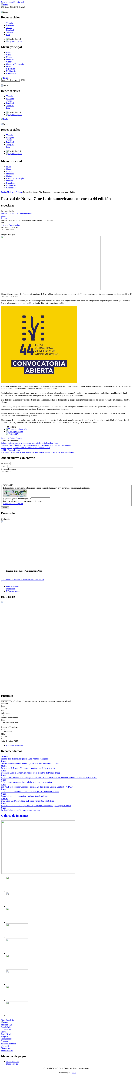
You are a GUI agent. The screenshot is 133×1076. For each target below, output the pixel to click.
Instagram (10, 25)
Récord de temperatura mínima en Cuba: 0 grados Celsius (24, 796)
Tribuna (4, 1032)
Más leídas (10, 589)
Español (18, 41)
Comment (6, 471)
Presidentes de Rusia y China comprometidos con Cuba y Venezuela (29, 768)
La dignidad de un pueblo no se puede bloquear (20, 810)
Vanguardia (5, 1036)
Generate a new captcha (13, 503)
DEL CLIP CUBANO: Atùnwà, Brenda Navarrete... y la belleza (27, 801)
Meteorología (6, 1025)
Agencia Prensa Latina (10, 225)
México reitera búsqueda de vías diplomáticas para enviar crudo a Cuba (30, 763)
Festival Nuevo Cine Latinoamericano (16, 213)
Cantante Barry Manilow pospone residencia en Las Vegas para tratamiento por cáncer (36, 445)
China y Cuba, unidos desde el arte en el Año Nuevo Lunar (25, 448)
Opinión (9, 66)
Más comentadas (13, 591)
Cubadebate (6, 1029)
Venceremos (6, 1048)
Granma (4, 1041)
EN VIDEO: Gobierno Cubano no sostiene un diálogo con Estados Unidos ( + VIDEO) (37, 787)
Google (19, 438)
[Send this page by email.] (14, 431)
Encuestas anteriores (14, 745)
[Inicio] (4, 4)
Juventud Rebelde (8, 1043)
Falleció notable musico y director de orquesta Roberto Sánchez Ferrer (30, 443)
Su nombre (6, 463)
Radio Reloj (6, 1034)
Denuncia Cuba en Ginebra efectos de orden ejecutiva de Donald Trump (30, 773)
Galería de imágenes (14, 815)
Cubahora (5, 1046)
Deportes (10, 59)
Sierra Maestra (7, 1050)
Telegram (10, 32)
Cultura (9, 62)
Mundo (9, 57)
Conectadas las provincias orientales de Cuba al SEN (22, 580)
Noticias (10, 192)
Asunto (4, 466)
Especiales (10, 69)
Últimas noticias (12, 586)
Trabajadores (6, 1039)
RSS (8, 35)
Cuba (8, 55)
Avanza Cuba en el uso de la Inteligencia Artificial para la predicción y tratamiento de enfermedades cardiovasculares (49, 777)
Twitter (9, 27)
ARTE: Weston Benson (10, 450)
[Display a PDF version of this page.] (12, 434)
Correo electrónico (9, 469)
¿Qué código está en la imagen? (17, 499)
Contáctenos (11, 73)
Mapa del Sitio (12, 1064)
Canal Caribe (6, 1027)
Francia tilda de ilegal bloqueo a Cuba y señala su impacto (25, 759)
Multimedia (11, 71)
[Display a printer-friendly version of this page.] (16, 429)
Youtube (9, 23)
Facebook (10, 30)
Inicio (8, 52)
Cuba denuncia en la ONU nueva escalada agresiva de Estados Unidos (30, 791)
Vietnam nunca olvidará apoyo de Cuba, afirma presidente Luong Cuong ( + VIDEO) (36, 805)
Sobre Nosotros (12, 1061)
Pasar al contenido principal (12, 2)
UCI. (74, 1073)
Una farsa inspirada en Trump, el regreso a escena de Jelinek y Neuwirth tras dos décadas (37, 452)
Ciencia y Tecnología (15, 64)
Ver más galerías (7, 1020)
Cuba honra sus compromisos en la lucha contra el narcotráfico (26, 782)
